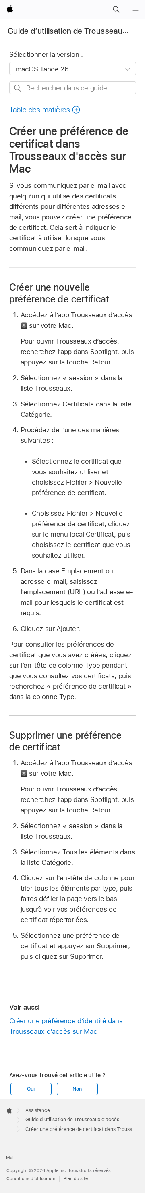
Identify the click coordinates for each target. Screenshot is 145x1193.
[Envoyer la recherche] (18, 88)
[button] (116, 9)
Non (76, 1089)
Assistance (37, 1110)
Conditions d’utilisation (30, 1178)
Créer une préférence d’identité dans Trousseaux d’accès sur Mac (66, 1026)
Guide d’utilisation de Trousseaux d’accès (72, 1119)
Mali (10, 1157)
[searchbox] (72, 87)
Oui (30, 1089)
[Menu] (135, 9)
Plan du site (76, 1178)
